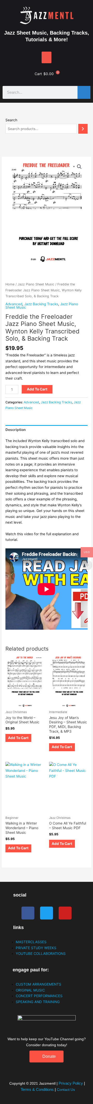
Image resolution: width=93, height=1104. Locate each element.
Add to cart (37, 389)
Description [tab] (15, 430)
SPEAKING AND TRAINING (38, 1002)
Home (9, 284)
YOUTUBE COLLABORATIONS (41, 953)
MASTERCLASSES (31, 942)
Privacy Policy (71, 1083)
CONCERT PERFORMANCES (39, 996)
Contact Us (66, 1090)
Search (11, 120)
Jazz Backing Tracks (41, 304)
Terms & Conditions (37, 1089)
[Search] (84, 92)
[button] (46, 57)
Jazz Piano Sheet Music (36, 284)
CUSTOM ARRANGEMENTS (38, 984)
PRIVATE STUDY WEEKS (36, 948)
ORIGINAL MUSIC (30, 990)
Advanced (13, 304)
